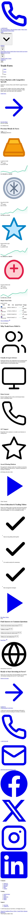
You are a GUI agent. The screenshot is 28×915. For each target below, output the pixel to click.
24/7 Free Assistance (5, 29)
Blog (6, 58)
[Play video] (14, 499)
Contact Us (3, 59)
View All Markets (5, 320)
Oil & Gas (5, 896)
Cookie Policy (20, 911)
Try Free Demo (4, 122)
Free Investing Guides (16, 29)
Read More (3, 640)
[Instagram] (14, 850)
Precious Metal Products (6, 33)
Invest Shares (4, 51)
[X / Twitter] (14, 823)
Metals (4, 898)
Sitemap (25, 911)
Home (2, 32)
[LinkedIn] (14, 877)
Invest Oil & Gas (20, 51)
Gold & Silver (6, 894)
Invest (2, 47)
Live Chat (5, 905)
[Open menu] (2, 62)
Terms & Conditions (5, 911)
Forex (4, 895)
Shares (4, 899)
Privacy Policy (13, 911)
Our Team (5, 884)
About (2, 54)
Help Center (24, 29)
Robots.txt (3, 912)
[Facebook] (14, 796)
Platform (2, 45)
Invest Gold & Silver (11, 51)
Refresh (4, 132)
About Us (5, 883)
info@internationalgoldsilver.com (8, 769)
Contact (9, 58)
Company (3, 58)
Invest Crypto (7, 52)
